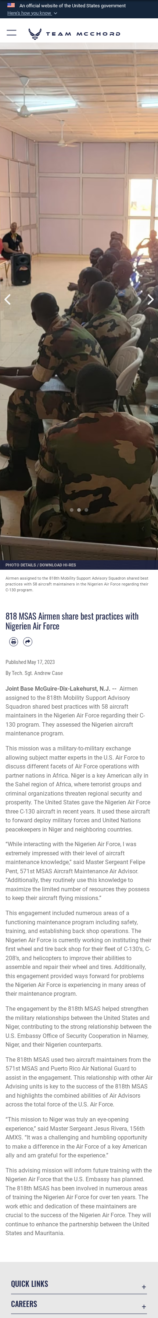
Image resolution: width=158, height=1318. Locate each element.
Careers (24, 1304)
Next (150, 300)
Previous (8, 300)
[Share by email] (27, 641)
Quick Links (29, 1283)
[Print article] (13, 641)
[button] (33, 13)
